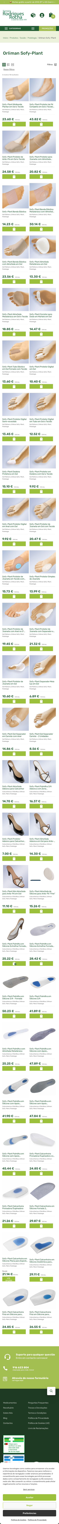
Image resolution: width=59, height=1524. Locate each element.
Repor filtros (8, 69)
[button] (4, 64)
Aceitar (29, 1497)
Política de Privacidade (37, 1520)
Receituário (8, 1408)
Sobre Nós (8, 1413)
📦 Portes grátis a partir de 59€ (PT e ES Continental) (26, 2)
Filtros (50, 64)
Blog (5, 1418)
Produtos (14, 38)
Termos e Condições (37, 1413)
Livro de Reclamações (38, 1428)
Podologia (32, 38)
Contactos (8, 1423)
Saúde (23, 38)
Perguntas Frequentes (38, 1403)
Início (5, 38)
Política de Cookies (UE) (39, 1423)
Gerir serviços (29, 1489)
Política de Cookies (18, 1520)
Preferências (29, 1513)
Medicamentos (10, 1403)
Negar (29, 1505)
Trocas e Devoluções (37, 1408)
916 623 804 (21, 1367)
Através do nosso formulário (30, 1378)
